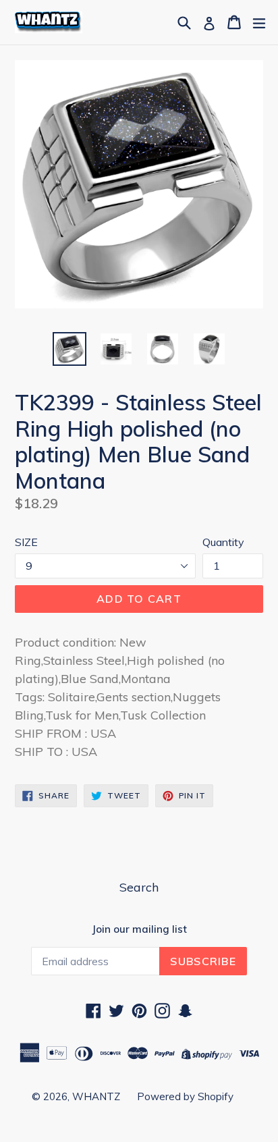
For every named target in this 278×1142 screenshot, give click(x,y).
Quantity (223, 542)
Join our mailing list (139, 929)
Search (139, 887)
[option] (69, 349)
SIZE (26, 542)
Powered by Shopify (185, 1096)
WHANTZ (96, 1096)
